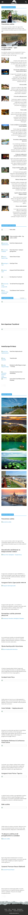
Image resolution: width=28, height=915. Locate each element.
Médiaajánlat (19, 909)
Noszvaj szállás (23, 84)
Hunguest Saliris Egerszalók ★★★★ (13, 582)
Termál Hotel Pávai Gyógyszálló (17, 283)
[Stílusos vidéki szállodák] (5, 208)
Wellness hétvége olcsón (21, 179)
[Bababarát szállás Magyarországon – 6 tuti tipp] (5, 366)
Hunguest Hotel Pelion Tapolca (11, 773)
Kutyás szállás (23, 57)
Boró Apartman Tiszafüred (16, 277)
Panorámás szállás (7, 24)
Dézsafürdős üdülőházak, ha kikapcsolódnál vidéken (10, 550)
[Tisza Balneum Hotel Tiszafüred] (5, 292)
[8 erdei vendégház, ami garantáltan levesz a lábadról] (5, 127)
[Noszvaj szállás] (5, 86)
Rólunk (5, 909)
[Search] (26, 2)
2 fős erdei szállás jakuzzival (20, 96)
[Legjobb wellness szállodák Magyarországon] (5, 195)
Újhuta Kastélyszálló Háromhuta (12, 646)
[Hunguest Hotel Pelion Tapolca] (14, 785)
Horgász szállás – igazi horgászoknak (9, 48)
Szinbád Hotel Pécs (8, 677)
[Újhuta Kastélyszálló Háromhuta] (14, 658)
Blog (9, 909)
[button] (2, 2)
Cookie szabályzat (8, 910)
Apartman (3, 22)
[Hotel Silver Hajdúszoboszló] (5, 244)
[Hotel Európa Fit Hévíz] (14, 336)
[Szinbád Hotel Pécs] (14, 689)
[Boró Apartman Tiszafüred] (5, 278)
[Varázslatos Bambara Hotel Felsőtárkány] (3, 374)
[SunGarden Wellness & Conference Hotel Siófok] (14, 754)
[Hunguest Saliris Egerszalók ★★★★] (14, 594)
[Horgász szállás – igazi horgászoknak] (14, 40)
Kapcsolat (14, 909)
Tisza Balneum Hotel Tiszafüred (17, 290)
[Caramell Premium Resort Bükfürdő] (14, 878)
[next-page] (5, 385)
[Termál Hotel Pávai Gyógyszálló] (5, 285)
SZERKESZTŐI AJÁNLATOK (8, 7)
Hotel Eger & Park (14, 263)
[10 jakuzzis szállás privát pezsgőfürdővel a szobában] (5, 156)
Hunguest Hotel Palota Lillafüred (17, 270)
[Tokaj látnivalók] (5, 360)
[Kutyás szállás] (5, 60)
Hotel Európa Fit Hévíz (8, 346)
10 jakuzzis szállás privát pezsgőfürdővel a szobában (10, 835)
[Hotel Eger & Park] (5, 265)
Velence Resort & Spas (15, 256)
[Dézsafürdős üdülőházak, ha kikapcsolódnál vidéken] (5, 72)
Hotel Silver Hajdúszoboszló (16, 243)
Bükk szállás (12, 229)
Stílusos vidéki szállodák (21, 206)
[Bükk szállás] (5, 231)
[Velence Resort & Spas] (5, 258)
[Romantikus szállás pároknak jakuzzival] (5, 141)
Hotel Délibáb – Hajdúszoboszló (12, 708)
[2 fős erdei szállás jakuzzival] (5, 98)
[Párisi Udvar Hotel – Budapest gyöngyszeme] (5, 251)
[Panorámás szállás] (14, 16)
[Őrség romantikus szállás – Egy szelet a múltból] (5, 170)
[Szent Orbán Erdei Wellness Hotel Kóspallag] (3, 380)
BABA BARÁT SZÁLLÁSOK (8, 225)
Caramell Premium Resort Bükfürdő (13, 866)
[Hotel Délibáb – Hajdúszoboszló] (14, 720)
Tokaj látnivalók (13, 358)
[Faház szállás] (5, 112)
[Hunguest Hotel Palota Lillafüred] (5, 271)
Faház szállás (23, 109)
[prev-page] (2, 385)
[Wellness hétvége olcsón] (5, 181)
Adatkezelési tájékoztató (18, 910)
